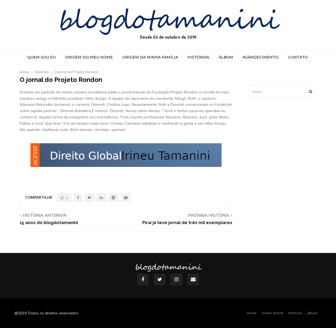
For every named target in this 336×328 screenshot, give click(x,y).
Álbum (226, 57)
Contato (298, 57)
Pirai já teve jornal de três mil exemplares (187, 222)
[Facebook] (143, 279)
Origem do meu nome (89, 57)
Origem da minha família (150, 57)
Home (251, 313)
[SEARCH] (310, 91)
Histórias (198, 57)
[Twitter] (159, 279)
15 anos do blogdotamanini (49, 222)
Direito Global (272, 313)
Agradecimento (261, 57)
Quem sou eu (41, 57)
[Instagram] (176, 279)
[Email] (193, 279)
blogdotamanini (168, 21)
